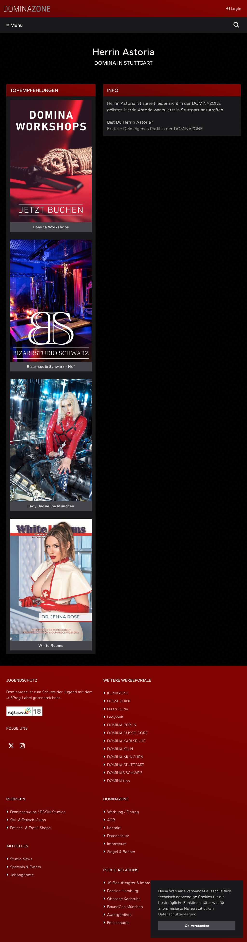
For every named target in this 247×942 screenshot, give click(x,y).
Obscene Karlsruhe (124, 898)
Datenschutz (118, 835)
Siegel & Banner (121, 851)
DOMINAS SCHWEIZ (125, 772)
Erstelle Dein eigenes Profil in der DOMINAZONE (155, 128)
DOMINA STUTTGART (125, 764)
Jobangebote (22, 874)
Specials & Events (25, 867)
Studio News (21, 859)
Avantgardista (119, 914)
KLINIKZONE (118, 693)
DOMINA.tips (118, 780)
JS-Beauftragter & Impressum (133, 882)
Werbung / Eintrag (123, 811)
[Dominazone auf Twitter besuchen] (11, 746)
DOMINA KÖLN (120, 749)
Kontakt (114, 827)
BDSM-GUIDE (119, 701)
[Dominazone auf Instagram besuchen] (22, 746)
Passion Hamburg (122, 890)
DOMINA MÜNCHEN (125, 756)
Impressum (117, 843)
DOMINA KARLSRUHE (126, 741)
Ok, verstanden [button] (197, 925)
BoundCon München (125, 906)
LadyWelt (115, 717)
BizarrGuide (117, 709)
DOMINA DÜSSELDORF (127, 733)
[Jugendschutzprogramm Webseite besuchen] (24, 711)
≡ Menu (14, 25)
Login (235, 8)
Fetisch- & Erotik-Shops (30, 827)
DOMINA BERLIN (122, 725)
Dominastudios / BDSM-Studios (37, 811)
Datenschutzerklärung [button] (177, 914)
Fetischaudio (118, 922)
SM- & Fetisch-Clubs (28, 819)
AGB (111, 819)
